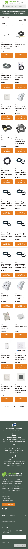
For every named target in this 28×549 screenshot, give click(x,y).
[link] (6, 406)
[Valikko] (2, 2)
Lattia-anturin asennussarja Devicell (19, 77)
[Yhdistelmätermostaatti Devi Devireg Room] (7, 377)
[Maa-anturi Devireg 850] (7, 128)
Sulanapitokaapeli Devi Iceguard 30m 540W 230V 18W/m (6, 234)
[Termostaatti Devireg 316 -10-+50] (7, 285)
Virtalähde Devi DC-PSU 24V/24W (6, 356)
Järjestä (3, 23)
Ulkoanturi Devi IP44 (21, 326)
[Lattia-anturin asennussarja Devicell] (21, 66)
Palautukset (11, 545)
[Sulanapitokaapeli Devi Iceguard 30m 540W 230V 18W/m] (7, 223)
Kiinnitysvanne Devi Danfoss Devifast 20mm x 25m (6, 77)
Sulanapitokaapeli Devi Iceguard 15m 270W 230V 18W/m (6, 203)
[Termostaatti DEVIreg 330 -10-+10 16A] (21, 285)
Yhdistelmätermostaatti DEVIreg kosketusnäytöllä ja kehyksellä (20, 389)
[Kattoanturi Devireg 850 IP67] (21, 35)
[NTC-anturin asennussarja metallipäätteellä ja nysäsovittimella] (21, 128)
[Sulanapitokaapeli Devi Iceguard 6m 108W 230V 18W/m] (7, 254)
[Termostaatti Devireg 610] (7, 316)
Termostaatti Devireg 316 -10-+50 (6, 296)
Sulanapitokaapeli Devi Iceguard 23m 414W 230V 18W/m (20, 203)
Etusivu (4, 17)
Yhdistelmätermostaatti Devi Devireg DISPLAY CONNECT (20, 357)
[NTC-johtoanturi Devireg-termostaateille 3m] (7, 161)
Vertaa (20, 20)
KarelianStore (7, 542)
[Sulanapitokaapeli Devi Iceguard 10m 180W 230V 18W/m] (21, 161)
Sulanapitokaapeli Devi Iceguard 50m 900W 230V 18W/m (20, 234)
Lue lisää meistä (8, 504)
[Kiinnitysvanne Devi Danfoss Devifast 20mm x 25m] (7, 66)
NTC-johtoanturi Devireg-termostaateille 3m (6, 172)
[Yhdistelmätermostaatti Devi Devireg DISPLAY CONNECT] (21, 346)
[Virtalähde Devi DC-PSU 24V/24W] (7, 346)
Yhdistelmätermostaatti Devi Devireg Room (6, 388)
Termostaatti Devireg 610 (4, 327)
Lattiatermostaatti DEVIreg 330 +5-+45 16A (21, 108)
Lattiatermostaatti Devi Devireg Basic (6, 107)
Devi (8, 17)
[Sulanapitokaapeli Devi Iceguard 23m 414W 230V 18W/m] (21, 192)
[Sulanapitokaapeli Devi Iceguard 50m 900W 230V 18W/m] (21, 223)
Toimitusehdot (4, 545)
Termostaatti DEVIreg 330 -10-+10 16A (20, 297)
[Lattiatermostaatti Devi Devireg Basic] (7, 97)
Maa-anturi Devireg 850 (6, 138)
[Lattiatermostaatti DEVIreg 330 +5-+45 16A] (21, 97)
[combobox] (14, 6)
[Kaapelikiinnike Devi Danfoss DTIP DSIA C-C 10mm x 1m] (7, 35)
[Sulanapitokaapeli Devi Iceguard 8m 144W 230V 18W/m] (21, 254)
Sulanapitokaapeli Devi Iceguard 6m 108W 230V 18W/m (6, 265)
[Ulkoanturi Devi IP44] (21, 316)
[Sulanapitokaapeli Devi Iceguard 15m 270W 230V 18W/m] (7, 192)
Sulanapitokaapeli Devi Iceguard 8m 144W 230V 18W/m (20, 265)
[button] (25, 2)
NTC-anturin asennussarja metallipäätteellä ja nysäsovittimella (20, 140)
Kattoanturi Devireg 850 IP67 (20, 45)
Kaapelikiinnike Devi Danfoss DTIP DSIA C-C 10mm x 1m (6, 46)
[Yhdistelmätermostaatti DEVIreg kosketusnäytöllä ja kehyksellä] (21, 377)
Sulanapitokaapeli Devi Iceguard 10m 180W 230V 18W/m (20, 172)
